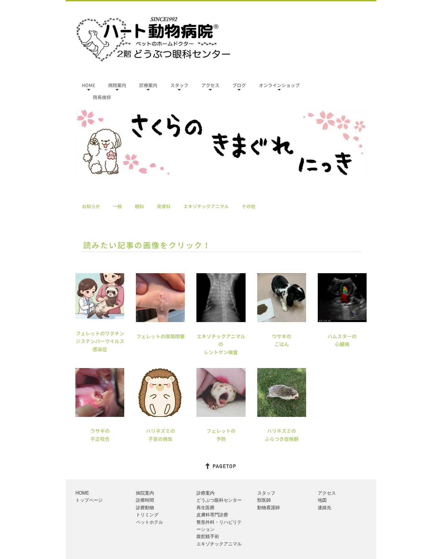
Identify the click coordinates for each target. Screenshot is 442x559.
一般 (117, 206)
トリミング (147, 514)
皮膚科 (164, 206)
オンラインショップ (279, 85)
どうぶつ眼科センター (219, 500)
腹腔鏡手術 (207, 536)
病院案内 (117, 85)
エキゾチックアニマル (206, 206)
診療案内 (148, 85)
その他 (248, 206)
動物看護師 (268, 507)
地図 (322, 500)
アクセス (210, 85)
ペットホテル (149, 522)
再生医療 (205, 507)
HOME (88, 85)
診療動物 (145, 507)
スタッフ (179, 85)
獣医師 (264, 500)
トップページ (89, 500)
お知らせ (91, 206)
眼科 (139, 206)
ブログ (239, 85)
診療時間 (145, 500)
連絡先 (324, 507)
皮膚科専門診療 (212, 514)
